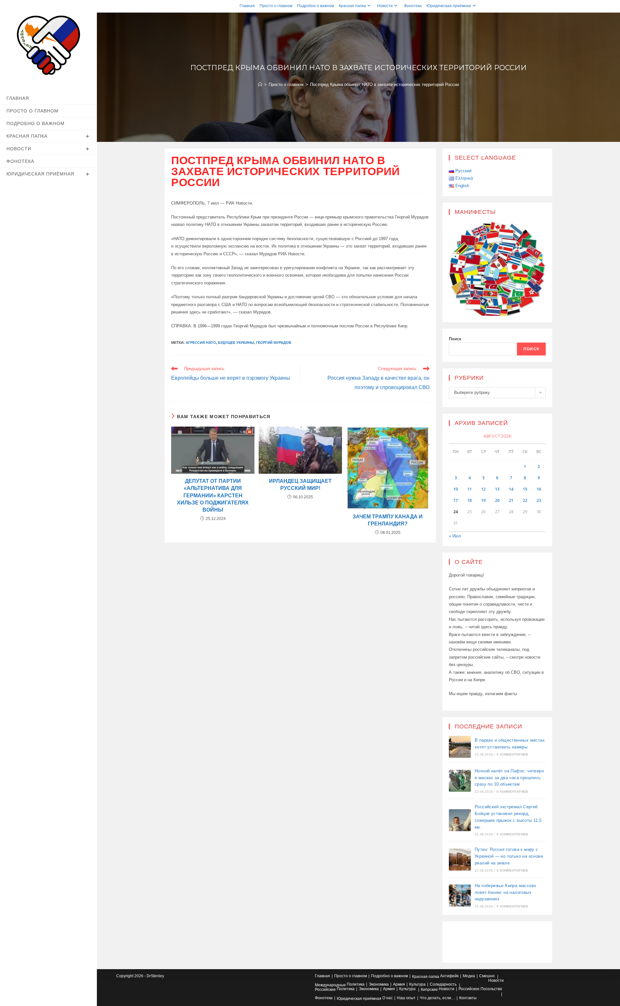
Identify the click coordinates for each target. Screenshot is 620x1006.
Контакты (468, 998)
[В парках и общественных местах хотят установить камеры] (460, 747)
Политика (356, 984)
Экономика (379, 984)
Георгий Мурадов (273, 342)
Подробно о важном (315, 6)
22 (525, 500)
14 (511, 489)
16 (539, 489)
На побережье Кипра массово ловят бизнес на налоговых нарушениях (505, 892)
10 (455, 489)
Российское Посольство (480, 989)
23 (539, 500)
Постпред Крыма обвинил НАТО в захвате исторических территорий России (384, 84)
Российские (325, 989)
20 (497, 500)
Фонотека (413, 6)
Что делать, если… (437, 998)
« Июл (455, 536)
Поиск (455, 338)
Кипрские (429, 989)
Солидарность (443, 984)
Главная (247, 6)
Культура (417, 984)
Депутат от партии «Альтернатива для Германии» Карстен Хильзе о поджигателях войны (213, 495)
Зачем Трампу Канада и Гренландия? (388, 520)
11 (469, 489)
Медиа (469, 976)
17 (455, 500)
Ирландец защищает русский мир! (300, 484)
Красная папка (352, 6)
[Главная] (260, 84)
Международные (330, 985)
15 (525, 489)
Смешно (487, 976)
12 (483, 489)
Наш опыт (406, 998)
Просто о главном (276, 6)
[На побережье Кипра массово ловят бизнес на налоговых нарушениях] (460, 895)
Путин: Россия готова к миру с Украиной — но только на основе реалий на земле (509, 856)
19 (483, 500)
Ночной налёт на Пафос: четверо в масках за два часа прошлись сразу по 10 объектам (509, 777)
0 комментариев (512, 754)
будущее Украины (236, 342)
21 (511, 500)
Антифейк (449, 976)
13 (497, 489)
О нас (387, 998)
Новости (385, 6)
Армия (399, 984)
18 (469, 500)
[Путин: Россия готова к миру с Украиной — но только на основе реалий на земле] (460, 860)
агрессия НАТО (201, 342)
